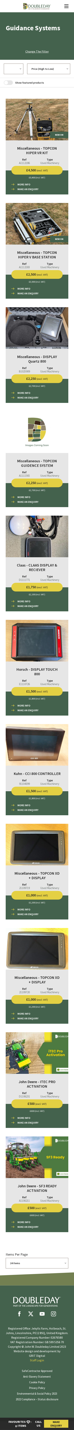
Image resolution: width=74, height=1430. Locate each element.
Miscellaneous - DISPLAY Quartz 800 (37, 359)
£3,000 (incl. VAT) (37, 281)
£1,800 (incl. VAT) (37, 698)
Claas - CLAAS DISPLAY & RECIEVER (37, 567)
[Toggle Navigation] (66, 6)
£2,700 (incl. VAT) (37, 386)
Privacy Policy (37, 1388)
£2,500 (37, 274)
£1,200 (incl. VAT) (37, 902)
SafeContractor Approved (37, 1371)
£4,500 (37, 170)
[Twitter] (30, 1313)
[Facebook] (19, 1313)
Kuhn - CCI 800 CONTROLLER (37, 773)
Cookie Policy (37, 1382)
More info (23, 184)
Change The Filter (37, 51)
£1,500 (37, 691)
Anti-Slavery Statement (37, 1376)
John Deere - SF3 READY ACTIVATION (37, 1188)
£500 (37, 1103)
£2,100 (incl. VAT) (37, 594)
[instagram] (53, 1313)
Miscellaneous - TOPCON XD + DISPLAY (37, 875)
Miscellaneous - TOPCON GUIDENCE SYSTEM (37, 463)
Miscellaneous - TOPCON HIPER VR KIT (37, 150)
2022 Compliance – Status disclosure (37, 1399)
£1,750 (37, 587)
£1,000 (37, 895)
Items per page (17, 1254)
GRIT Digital (37, 1356)
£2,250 (37, 378)
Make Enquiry (56, 1423)
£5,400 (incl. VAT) (37, 177)
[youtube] (42, 1313)
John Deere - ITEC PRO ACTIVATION (37, 1084)
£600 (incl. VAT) (37, 1111)
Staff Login (37, 1360)
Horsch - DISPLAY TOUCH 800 (37, 671)
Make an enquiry (27, 189)
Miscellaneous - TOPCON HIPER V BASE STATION (37, 254)
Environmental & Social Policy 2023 (37, 1393)
